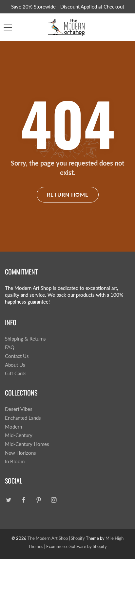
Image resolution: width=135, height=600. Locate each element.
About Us (15, 365)
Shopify (78, 538)
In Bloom (15, 461)
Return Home (67, 194)
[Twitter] (8, 499)
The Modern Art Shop (48, 538)
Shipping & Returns (25, 339)
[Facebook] (23, 499)
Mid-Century (18, 435)
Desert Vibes (18, 409)
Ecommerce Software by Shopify (76, 546)
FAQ (9, 347)
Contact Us (17, 356)
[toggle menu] (7, 27)
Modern (13, 427)
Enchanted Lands (23, 418)
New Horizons (20, 453)
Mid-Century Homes (27, 444)
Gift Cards (16, 373)
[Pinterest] (38, 499)
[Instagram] (53, 499)
